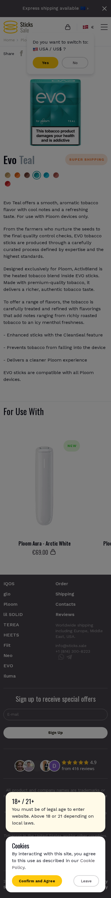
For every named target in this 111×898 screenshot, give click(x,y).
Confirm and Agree (37, 881)
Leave (86, 881)
